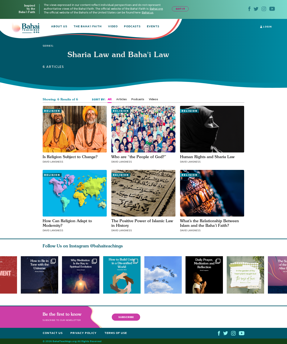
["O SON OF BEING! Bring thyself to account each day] (206, 275)
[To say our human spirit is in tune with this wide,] (39, 275)
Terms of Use (115, 333)
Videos (153, 99)
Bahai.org (156, 9)
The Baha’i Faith (88, 27)
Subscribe (126, 317)
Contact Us (53, 333)
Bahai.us (147, 12)
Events (153, 27)
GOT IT (180, 9)
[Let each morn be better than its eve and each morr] (165, 275)
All (110, 99)
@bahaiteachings (106, 245)
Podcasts (132, 27)
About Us (59, 27)
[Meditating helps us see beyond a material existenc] (80, 275)
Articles (121, 99)
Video (113, 27)
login (267, 26)
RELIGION (52, 111)
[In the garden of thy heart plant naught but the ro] (247, 275)
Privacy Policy (83, 333)
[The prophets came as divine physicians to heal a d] (123, 275)
